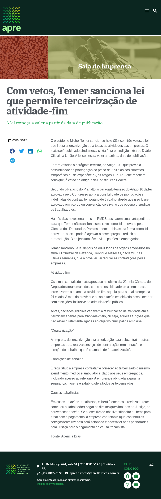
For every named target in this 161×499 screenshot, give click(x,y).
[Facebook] (127, 476)
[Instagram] (127, 484)
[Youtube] (136, 484)
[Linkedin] (136, 476)
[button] (147, 10)
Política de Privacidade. (50, 483)
